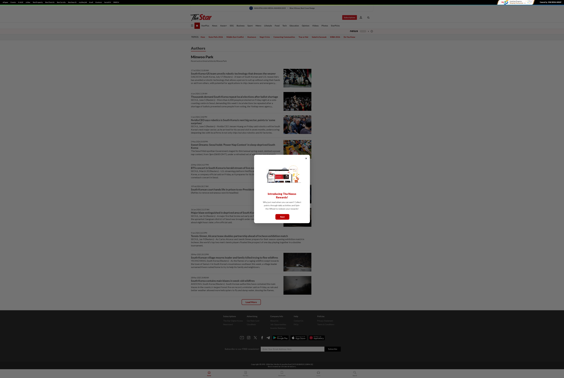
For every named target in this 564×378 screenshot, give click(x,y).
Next (282, 217)
